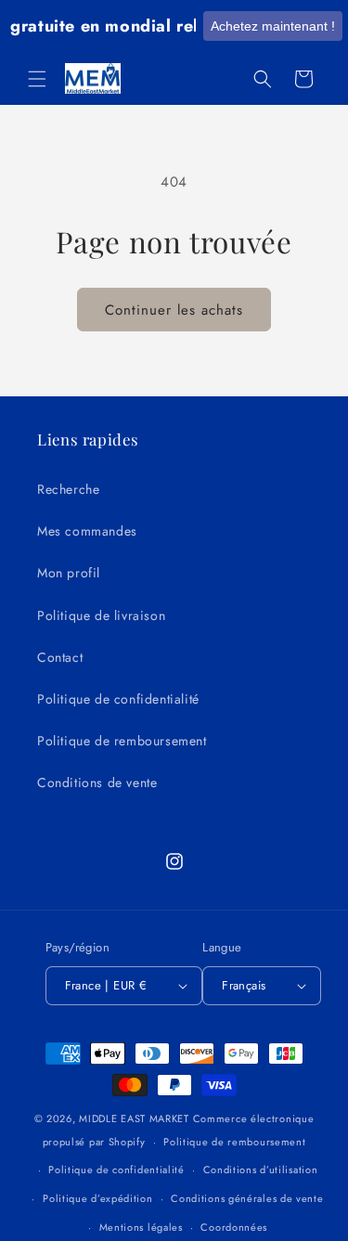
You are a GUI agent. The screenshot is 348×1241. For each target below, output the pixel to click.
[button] (37, 78)
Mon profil (68, 572)
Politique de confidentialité (118, 699)
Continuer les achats (174, 310)
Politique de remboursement (122, 740)
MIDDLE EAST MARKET (134, 1118)
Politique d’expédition (97, 1198)
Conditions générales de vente (247, 1198)
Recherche (68, 489)
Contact (60, 657)
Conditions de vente (97, 782)
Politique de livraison (101, 615)
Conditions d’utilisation (260, 1169)
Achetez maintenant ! (273, 26)
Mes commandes (87, 531)
